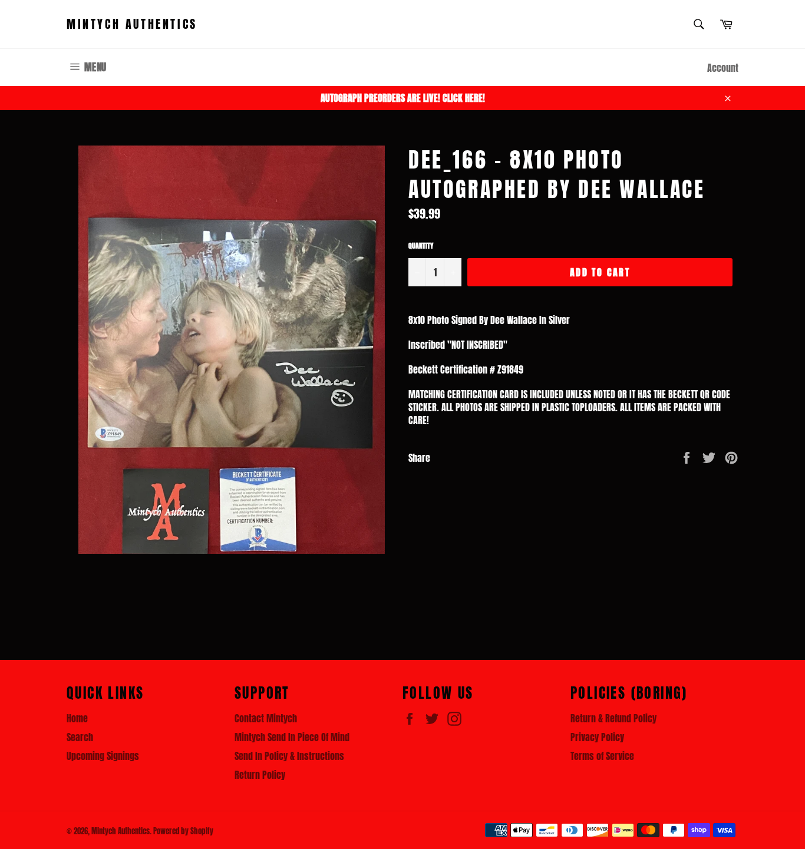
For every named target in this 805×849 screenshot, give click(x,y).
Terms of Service (602, 756)
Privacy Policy (597, 737)
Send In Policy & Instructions (289, 756)
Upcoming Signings (103, 756)
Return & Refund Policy (613, 718)
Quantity (420, 246)
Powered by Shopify (183, 831)
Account (722, 68)
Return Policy (260, 775)
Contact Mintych (266, 718)
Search (80, 737)
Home (77, 718)
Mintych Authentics (132, 24)
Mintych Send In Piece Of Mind (292, 737)
